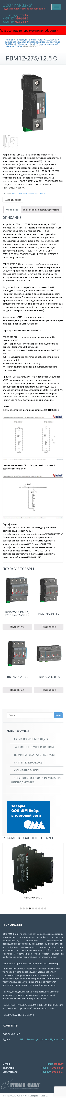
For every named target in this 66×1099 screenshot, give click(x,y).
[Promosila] (33, 1084)
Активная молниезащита (31, 739)
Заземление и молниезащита (34, 747)
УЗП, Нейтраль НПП (26, 770)
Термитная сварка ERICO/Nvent (35, 754)
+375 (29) (15, 21)
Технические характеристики (41, 209)
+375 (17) (15, 18)
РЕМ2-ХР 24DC (33, 897)
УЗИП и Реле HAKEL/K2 (28, 762)
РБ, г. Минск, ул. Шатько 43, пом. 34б (41, 1039)
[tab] (12, 209)
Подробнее (17, 626)
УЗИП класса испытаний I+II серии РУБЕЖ (28, 193)
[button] (21, 908)
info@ (18, 15)
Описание (12, 209)
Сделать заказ (13, 199)
